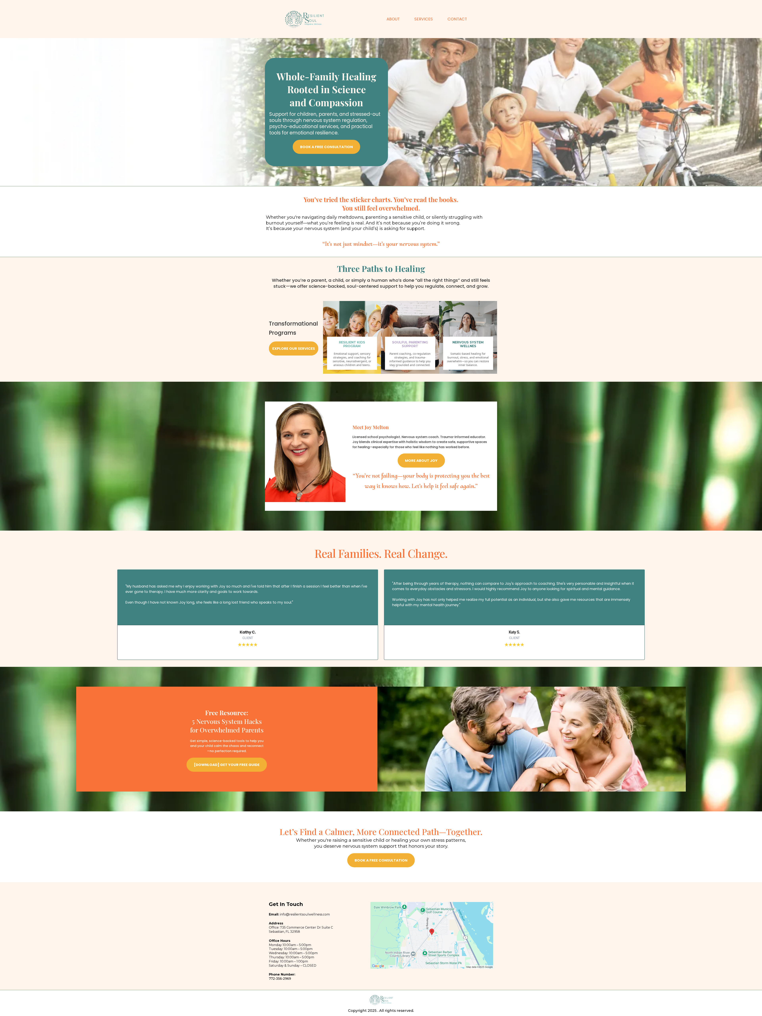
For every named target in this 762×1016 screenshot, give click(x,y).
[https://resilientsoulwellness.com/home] (304, 19)
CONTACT (457, 19)
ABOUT (393, 19)
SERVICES (423, 19)
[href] (431, 935)
